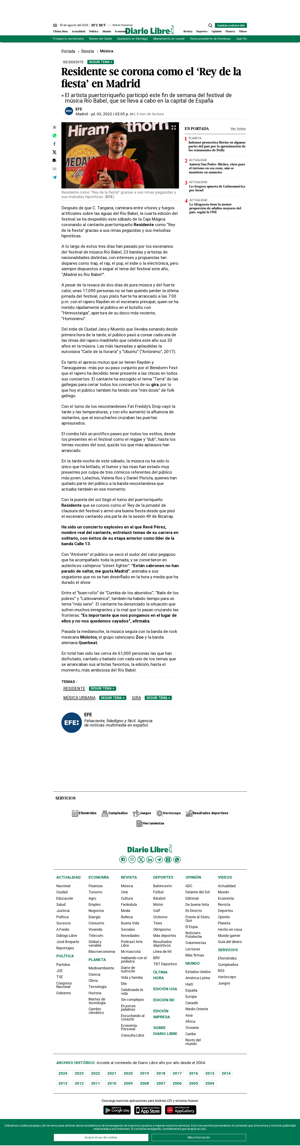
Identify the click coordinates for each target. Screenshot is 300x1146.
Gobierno (63, 993)
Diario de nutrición (128, 969)
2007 (160, 1083)
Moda (125, 911)
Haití (189, 984)
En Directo (194, 911)
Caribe (191, 1034)
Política (93, 31)
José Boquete (67, 942)
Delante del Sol (198, 892)
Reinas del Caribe (100, 38)
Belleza (127, 917)
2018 (160, 1073)
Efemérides (227, 958)
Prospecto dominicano (68, 38)
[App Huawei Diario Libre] (180, 1110)
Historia (95, 993)
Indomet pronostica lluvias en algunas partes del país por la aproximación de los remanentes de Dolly (217, 146)
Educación (64, 898)
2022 (95, 1073)
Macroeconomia (102, 952)
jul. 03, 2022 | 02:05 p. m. (112, 114)
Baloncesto (162, 886)
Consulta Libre (132, 1035)
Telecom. (96, 936)
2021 (111, 1073)
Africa (190, 1021)
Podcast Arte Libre (132, 944)
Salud (61, 905)
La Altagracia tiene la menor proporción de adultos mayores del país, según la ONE (215, 208)
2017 (177, 1073)
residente (74, 688)
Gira (136, 698)
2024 (62, 1073)
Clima (93, 981)
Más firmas (195, 955)
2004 (209, 1083)
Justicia (63, 911)
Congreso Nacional (64, 985)
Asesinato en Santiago (132, 38)
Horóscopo (227, 977)
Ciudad (62, 892)
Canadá (192, 1003)
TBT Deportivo (165, 964)
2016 (193, 1073)
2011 (95, 1083)
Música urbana (79, 698)
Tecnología (98, 987)
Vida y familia (132, 978)
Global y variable (95, 944)
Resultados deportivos (162, 944)
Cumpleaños (228, 965)
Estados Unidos (198, 972)
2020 (128, 1073)
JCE (59, 971)
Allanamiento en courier (169, 38)
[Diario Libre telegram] (159, 859)
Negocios (96, 911)
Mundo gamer (229, 936)
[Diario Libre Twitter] (141, 859)
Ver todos (238, 129)
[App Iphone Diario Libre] (147, 1110)
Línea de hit (162, 952)
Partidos (63, 965)
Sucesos (63, 923)
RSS (221, 971)
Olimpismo (162, 929)
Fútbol (158, 892)
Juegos (224, 983)
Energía (94, 917)
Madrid (82, 114)
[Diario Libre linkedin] (150, 859)
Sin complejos (132, 1000)
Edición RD (163, 1000)
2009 (128, 1083)
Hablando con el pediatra (134, 960)
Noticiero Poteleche (194, 935)
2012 (79, 1083)
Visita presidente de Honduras (210, 38)
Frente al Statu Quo (198, 919)
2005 (193, 1083)
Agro (92, 898)
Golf (156, 911)
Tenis (157, 923)
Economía (121, 31)
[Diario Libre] (150, 29)
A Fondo (62, 929)
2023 (79, 1073)
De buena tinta (197, 905)
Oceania (192, 1028)
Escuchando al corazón (132, 1018)
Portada (68, 51)
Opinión (217, 31)
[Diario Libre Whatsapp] (177, 859)
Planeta (230, 31)
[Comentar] (54, 160)
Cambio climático (96, 1011)
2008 (144, 1083)
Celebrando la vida (132, 992)
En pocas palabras (128, 1008)
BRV (156, 958)
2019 (144, 1073)
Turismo (95, 892)
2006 (177, 1083)
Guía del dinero (230, 942)
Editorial (192, 898)
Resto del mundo (193, 1042)
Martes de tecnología (97, 1001)
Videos (243, 31)
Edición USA (165, 989)
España (191, 990)
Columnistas (196, 943)
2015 (209, 1073)
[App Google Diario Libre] (117, 1110)
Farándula (129, 905)
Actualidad (78, 31)
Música (127, 886)
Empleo (95, 905)
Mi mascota (131, 952)
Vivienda (95, 929)
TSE (59, 977)
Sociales (128, 929)
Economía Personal (129, 1027)
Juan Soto (243, 38)
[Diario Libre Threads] (168, 859)
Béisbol (159, 898)
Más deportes (164, 936)
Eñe (124, 984)
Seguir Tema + (100, 62)
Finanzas (96, 886)
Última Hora (60, 31)
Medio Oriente (197, 1009)
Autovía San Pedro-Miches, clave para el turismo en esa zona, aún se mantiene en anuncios (217, 168)
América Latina (198, 978)
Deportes (202, 31)
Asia (189, 1015)
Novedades (130, 936)
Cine (124, 892)
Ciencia (94, 974)
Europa (191, 997)
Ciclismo (160, 917)
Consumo (96, 923)
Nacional (63, 886)
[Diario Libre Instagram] (132, 859)
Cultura (127, 898)
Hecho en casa (230, 929)
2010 (111, 1083)
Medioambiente (101, 968)
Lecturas (193, 949)
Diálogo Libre (66, 936)
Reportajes (65, 948)
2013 (62, 1083)
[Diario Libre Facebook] (123, 859)
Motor (158, 905)
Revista (187, 31)
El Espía (192, 927)
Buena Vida (130, 923)
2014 (226, 1073)
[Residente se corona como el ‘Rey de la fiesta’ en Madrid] (54, 135)
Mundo (106, 31)
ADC (189, 886)
